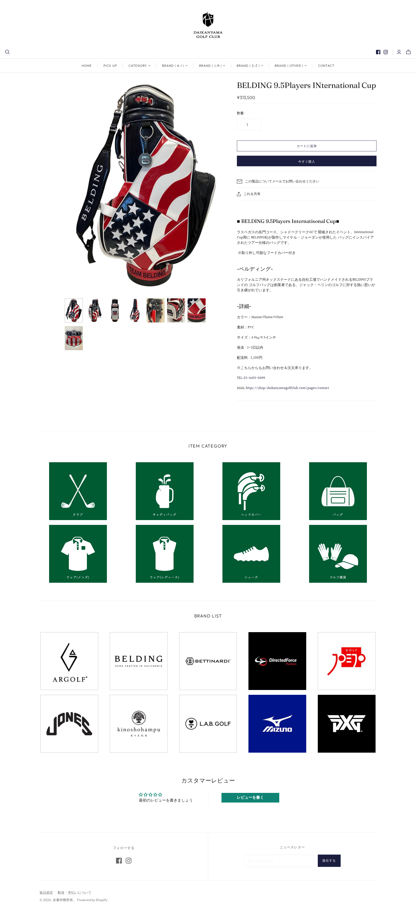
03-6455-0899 (254, 378)
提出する (329, 860)
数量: (241, 113)
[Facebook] (378, 52)
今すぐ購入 (306, 161)
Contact (326, 65)
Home (87, 65)
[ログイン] (399, 52)
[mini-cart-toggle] (408, 52)
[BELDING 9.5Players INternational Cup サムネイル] (74, 310)
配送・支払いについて (74, 892)
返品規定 (46, 892)
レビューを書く (250, 798)
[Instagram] (386, 52)
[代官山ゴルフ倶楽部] (208, 25)
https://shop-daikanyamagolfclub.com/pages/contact (287, 388)
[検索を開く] (7, 52)
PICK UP (110, 65)
